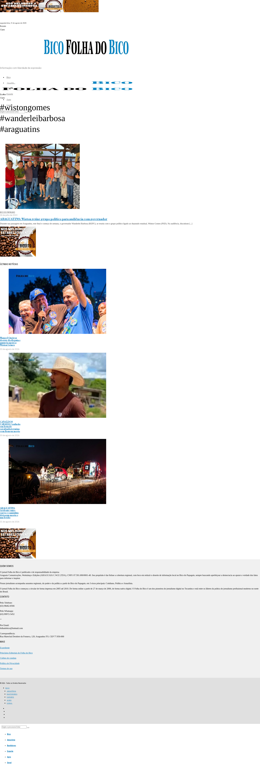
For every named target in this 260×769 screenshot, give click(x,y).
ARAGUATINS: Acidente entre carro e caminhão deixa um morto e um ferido (9, 513)
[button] (28, 727)
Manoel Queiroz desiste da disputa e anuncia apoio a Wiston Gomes (10, 341)
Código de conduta (8, 658)
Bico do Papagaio (7, 212)
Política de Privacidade (10, 663)
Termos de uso (6, 668)
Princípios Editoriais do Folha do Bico (16, 653)
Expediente (5, 648)
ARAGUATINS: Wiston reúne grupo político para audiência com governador (53, 219)
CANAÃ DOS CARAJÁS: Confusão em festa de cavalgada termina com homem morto (10, 426)
